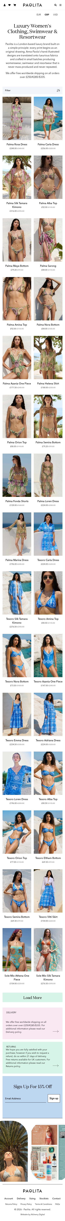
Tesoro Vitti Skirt (48, 916)
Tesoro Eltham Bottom (48, 858)
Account (8, 1198)
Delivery (21, 1198)
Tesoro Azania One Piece (48, 681)
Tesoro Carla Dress (48, 560)
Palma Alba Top (48, 203)
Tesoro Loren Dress (17, 799)
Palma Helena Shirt (48, 383)
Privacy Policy (26, 1204)
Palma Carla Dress (48, 144)
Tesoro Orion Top (17, 858)
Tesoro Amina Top (48, 618)
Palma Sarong (48, 265)
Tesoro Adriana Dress (48, 740)
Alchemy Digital (38, 1214)
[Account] (5, 5)
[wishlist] (9, 5)
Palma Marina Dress (17, 560)
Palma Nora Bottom (48, 324)
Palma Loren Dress (48, 501)
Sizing (32, 1198)
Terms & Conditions (43, 1204)
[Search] (55, 5)
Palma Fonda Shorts (17, 501)
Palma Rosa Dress (17, 144)
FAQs (57, 1204)
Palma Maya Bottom (17, 265)
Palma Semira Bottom (48, 442)
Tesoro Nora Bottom (17, 681)
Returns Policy (11, 1204)
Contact (56, 1198)
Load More (32, 997)
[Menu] (60, 5)
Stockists (43, 1198)
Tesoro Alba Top (48, 799)
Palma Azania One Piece (17, 383)
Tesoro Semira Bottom (17, 916)
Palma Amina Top (17, 324)
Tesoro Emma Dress (17, 740)
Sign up (54, 1098)
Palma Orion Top (17, 442)
